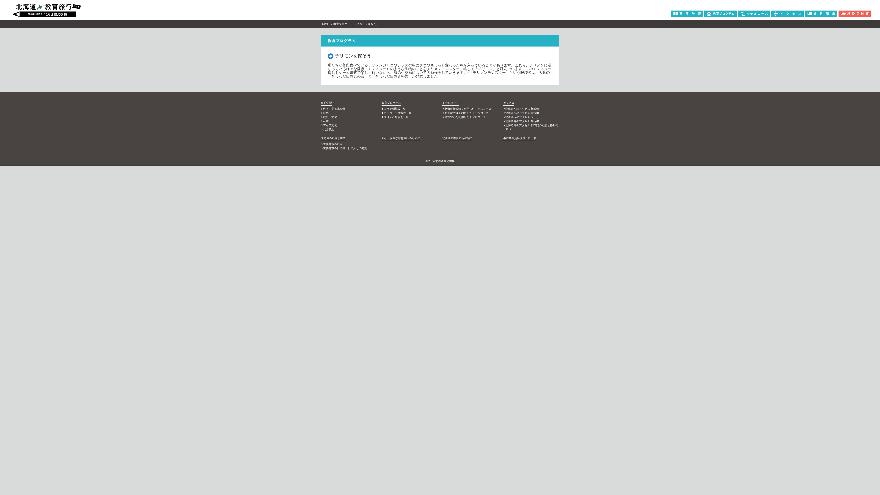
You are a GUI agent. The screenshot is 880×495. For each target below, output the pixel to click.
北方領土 (328, 129)
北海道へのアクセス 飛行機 (522, 113)
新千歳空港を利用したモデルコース (467, 113)
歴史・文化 (330, 117)
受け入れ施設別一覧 (396, 117)
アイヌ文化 (330, 125)
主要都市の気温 (332, 144)
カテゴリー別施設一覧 (397, 113)
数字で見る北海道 (334, 108)
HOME (325, 24)
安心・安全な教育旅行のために (401, 138)
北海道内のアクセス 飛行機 (522, 121)
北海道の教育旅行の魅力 (457, 138)
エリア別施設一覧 (395, 108)
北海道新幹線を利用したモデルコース (468, 108)
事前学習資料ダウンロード (519, 138)
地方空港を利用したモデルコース (465, 117)
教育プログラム (343, 24)
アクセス (508, 102)
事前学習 (326, 102)
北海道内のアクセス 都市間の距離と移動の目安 (531, 127)
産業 (326, 121)
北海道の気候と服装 (333, 138)
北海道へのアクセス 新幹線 (522, 108)
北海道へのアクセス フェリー (523, 117)
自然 (326, 113)
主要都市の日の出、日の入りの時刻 (345, 148)
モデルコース (450, 102)
